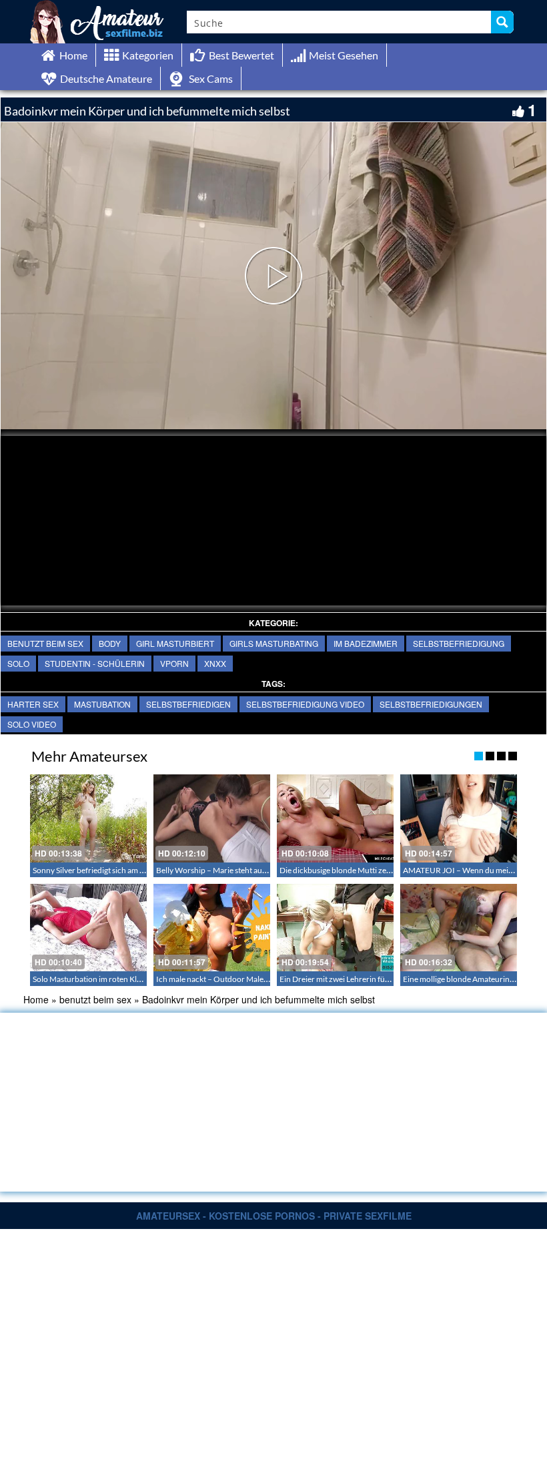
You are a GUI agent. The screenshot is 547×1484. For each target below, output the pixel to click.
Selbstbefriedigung (458, 643)
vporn (174, 663)
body (110, 643)
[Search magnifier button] (502, 22)
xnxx (215, 663)
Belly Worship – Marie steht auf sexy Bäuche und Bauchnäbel (262, 870)
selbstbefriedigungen (431, 704)
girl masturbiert (175, 643)
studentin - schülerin (95, 663)
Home (36, 999)
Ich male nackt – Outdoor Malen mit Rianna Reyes (242, 979)
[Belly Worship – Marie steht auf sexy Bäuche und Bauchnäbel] (211, 818)
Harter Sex (33, 704)
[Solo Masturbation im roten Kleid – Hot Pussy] (88, 927)
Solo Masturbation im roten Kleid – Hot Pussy (111, 979)
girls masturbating (273, 643)
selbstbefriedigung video (305, 704)
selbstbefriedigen (188, 704)
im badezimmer (366, 643)
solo (18, 663)
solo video (31, 724)
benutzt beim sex (45, 643)
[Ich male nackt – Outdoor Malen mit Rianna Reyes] (211, 927)
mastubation (102, 704)
